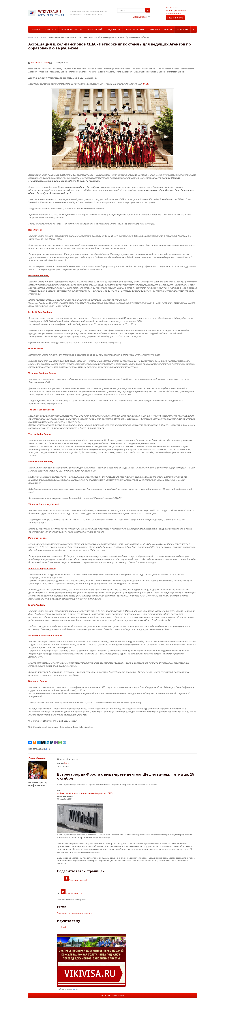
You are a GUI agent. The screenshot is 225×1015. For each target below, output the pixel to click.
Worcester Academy (38, 275)
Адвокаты (114, 29)
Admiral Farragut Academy (42, 568)
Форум (49, 29)
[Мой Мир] (39, 742)
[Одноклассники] (34, 742)
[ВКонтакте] (30, 742)
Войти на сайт (172, 7)
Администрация (173, 13)
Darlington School (37, 681)
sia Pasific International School (46, 635)
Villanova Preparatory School (43, 504)
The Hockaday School (39, 434)
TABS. (146, 83)
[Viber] (56, 742)
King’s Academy (36, 604)
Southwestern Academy (40, 461)
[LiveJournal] (51, 742)
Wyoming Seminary (38, 373)
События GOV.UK (134, 29)
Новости (182, 29)
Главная (35, 29)
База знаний (94, 29)
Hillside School (36, 348)
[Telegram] (64, 742)
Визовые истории (161, 29)
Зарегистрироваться (176, 10)
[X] (43, 742)
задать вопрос (175, 17)
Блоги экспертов (71, 29)
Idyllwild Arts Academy (40, 312)
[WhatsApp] (60, 742)
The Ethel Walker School (41, 409)
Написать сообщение (112, 995)
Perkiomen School (37, 537)
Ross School (35, 229)
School (52, 373)
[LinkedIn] (47, 742)
